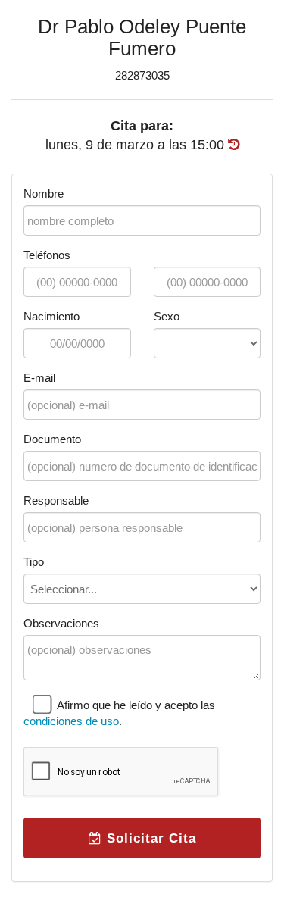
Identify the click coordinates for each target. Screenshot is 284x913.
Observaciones (61, 623)
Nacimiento (51, 316)
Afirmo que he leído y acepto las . (119, 713)
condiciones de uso (71, 720)
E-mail (39, 377)
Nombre (43, 193)
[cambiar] (233, 144)
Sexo (166, 316)
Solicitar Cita (149, 838)
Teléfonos (46, 255)
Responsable (56, 500)
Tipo (33, 561)
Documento (52, 439)
